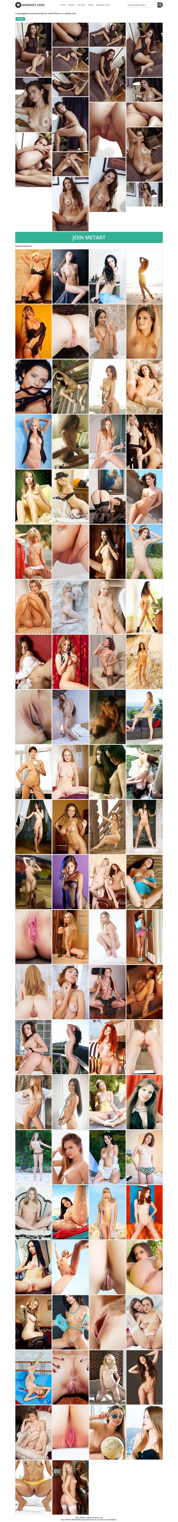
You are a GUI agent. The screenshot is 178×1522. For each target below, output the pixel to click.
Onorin (20, 19)
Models (71, 5)
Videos (90, 5)
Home (63, 5)
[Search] (160, 5)
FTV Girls (81, 5)
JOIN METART (89, 237)
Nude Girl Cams (103, 5)
